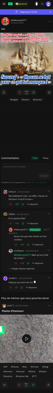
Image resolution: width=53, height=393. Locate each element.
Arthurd (12, 191)
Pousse (15, 366)
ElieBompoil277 (18, 20)
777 (35, 376)
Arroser (35, 366)
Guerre (26, 99)
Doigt (46, 366)
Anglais (15, 99)
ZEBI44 (11, 214)
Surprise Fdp (22, 376)
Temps (45, 158)
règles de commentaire (36, 182)
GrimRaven (18, 250)
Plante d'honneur (13, 311)
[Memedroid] (10, 3)
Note (35, 158)
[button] (42, 3)
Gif (6, 366)
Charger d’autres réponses (22, 268)
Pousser (21, 371)
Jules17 (10, 305)
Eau (25, 366)
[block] (50, 21)
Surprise (8, 376)
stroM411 (13, 278)
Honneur (38, 99)
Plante (32, 371)
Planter (43, 371)
